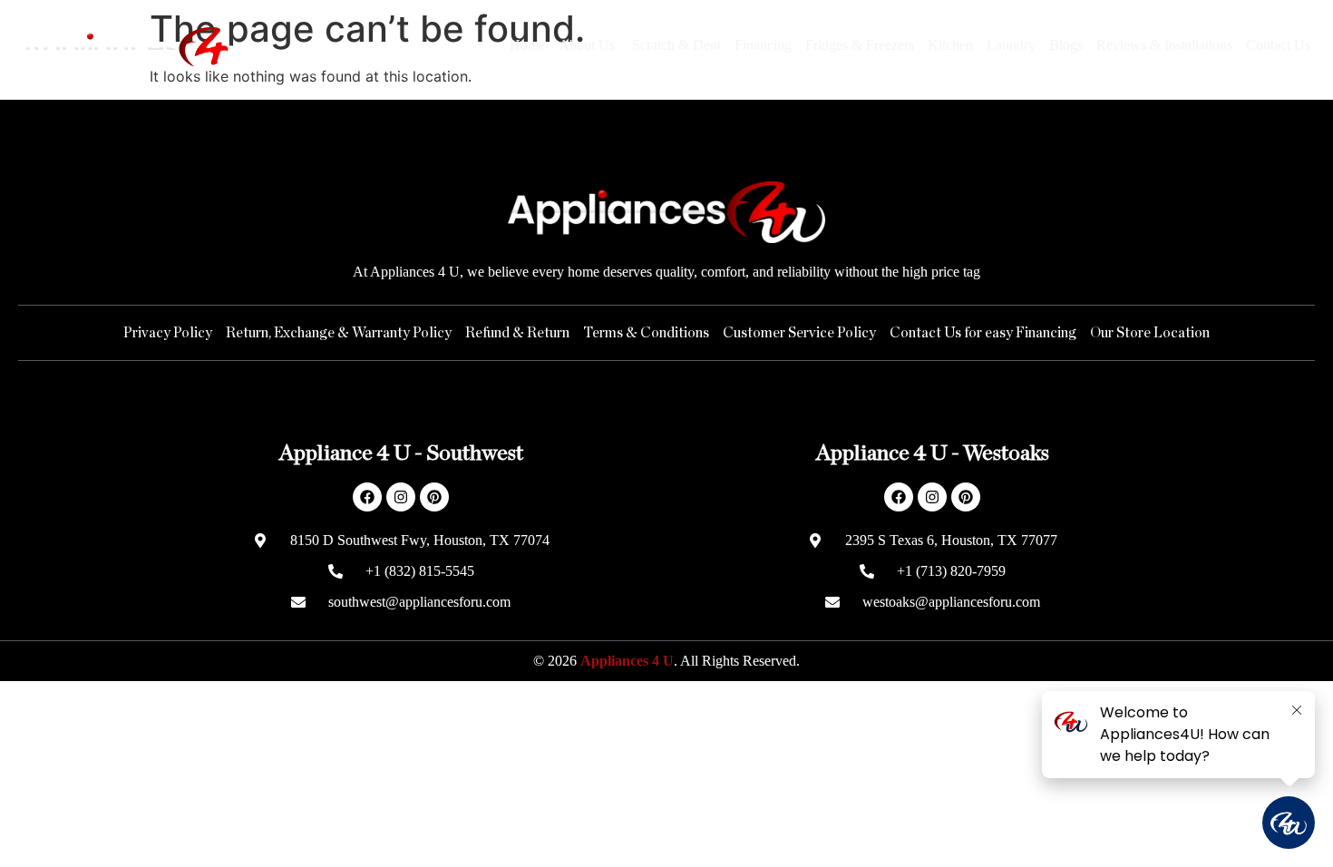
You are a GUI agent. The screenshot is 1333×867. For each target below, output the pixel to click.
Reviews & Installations (1164, 45)
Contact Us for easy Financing (983, 333)
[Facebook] (367, 496)
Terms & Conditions (646, 333)
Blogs (1066, 45)
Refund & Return (517, 333)
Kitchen (950, 45)
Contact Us (1278, 45)
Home (527, 45)
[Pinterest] (434, 496)
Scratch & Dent (676, 45)
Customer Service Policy (799, 333)
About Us (588, 45)
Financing (763, 45)
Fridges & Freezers (859, 45)
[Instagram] (400, 496)
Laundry (1011, 45)
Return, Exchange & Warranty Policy (339, 333)
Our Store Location (1150, 333)
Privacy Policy (167, 333)
